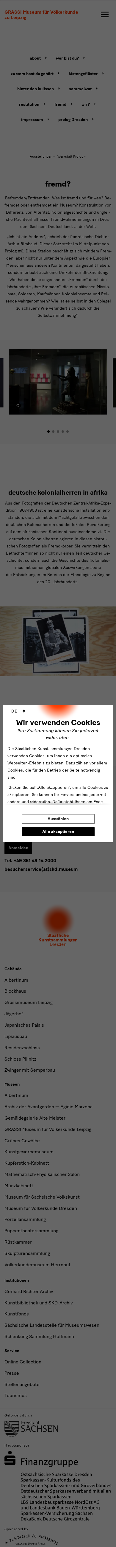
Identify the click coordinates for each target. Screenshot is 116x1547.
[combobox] (18, 711)
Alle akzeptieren (58, 831)
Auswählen (58, 818)
